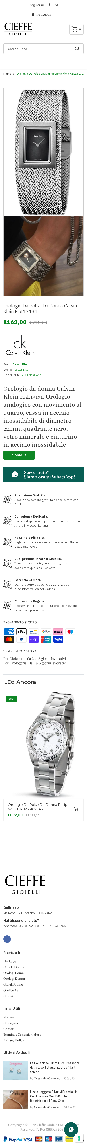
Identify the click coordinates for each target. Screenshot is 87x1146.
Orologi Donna (14, 979)
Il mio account (42, 14)
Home (7, 74)
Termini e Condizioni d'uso (22, 1035)
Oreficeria (10, 990)
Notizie (8, 1017)
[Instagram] (17, 936)
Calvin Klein (20, 364)
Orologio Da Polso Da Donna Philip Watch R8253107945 (37, 806)
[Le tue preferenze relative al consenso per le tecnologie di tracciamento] (79, 1138)
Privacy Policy (13, 1040)
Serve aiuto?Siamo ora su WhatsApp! (49, 474)
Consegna (10, 1023)
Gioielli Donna (13, 967)
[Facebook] (7, 939)
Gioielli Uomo (13, 984)
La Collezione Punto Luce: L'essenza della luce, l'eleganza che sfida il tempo (55, 1067)
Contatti (9, 996)
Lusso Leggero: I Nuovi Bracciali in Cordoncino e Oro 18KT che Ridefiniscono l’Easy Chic (53, 1096)
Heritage (9, 961)
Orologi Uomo (13, 973)
